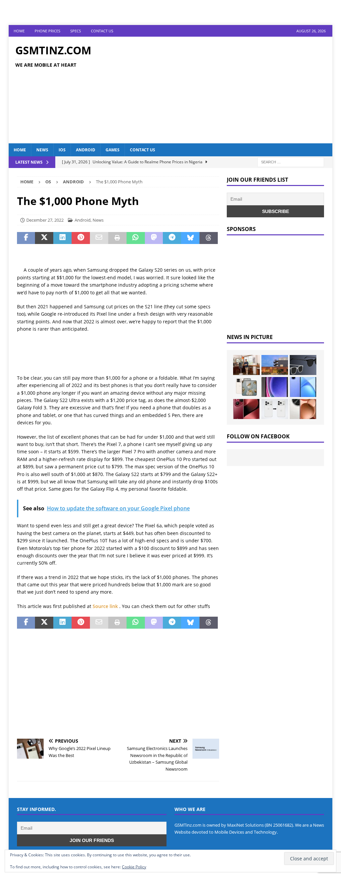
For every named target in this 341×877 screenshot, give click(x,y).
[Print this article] (117, 238)
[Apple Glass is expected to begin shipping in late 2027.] (303, 365)
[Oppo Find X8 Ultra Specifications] (303, 409)
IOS (62, 150)
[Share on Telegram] (172, 238)
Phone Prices (47, 30)
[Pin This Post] (81, 238)
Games (113, 150)
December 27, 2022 (45, 220)
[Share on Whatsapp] (136, 238)
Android (85, 150)
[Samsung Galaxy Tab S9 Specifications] (274, 387)
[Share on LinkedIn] (62, 238)
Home (19, 30)
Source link (106, 606)
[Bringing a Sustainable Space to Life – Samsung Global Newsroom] (246, 365)
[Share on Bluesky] (190, 238)
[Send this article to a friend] (99, 238)
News (42, 150)
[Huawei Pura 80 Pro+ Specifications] (246, 409)
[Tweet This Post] (44, 238)
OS (48, 182)
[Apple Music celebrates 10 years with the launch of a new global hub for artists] (274, 365)
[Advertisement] (222, 90)
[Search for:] (290, 161)
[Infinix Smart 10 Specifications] (303, 387)
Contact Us (102, 30)
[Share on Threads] (208, 238)
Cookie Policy (134, 867)
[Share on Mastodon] (154, 238)
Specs (75, 30)
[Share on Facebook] (26, 238)
